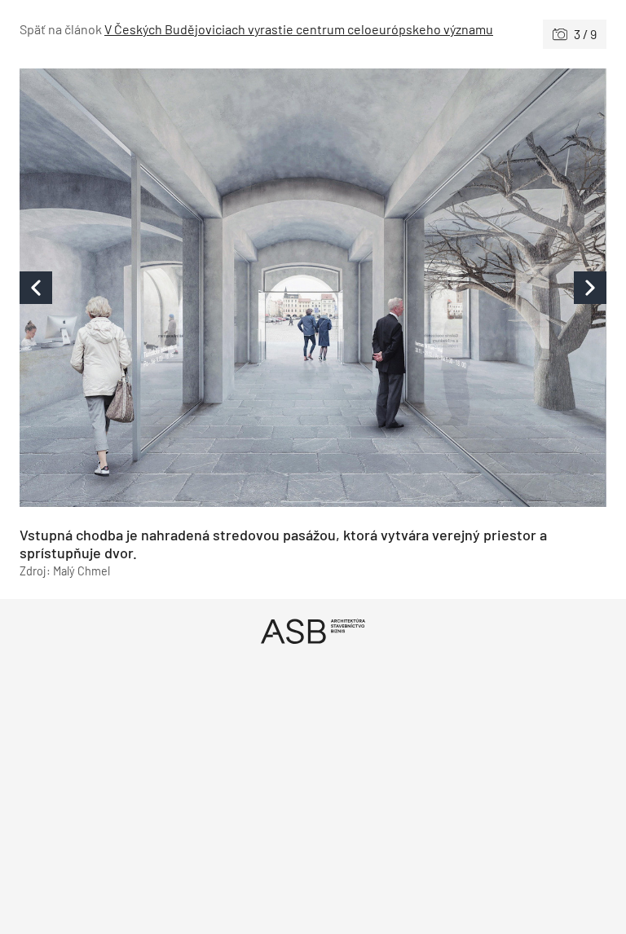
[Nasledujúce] (459, 287)
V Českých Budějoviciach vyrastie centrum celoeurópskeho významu (298, 29)
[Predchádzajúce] (166, 287)
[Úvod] (313, 631)
